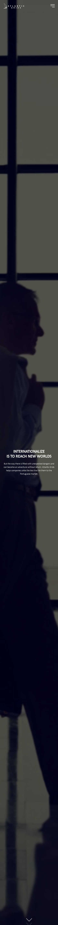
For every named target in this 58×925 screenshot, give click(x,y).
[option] (29, 462)
